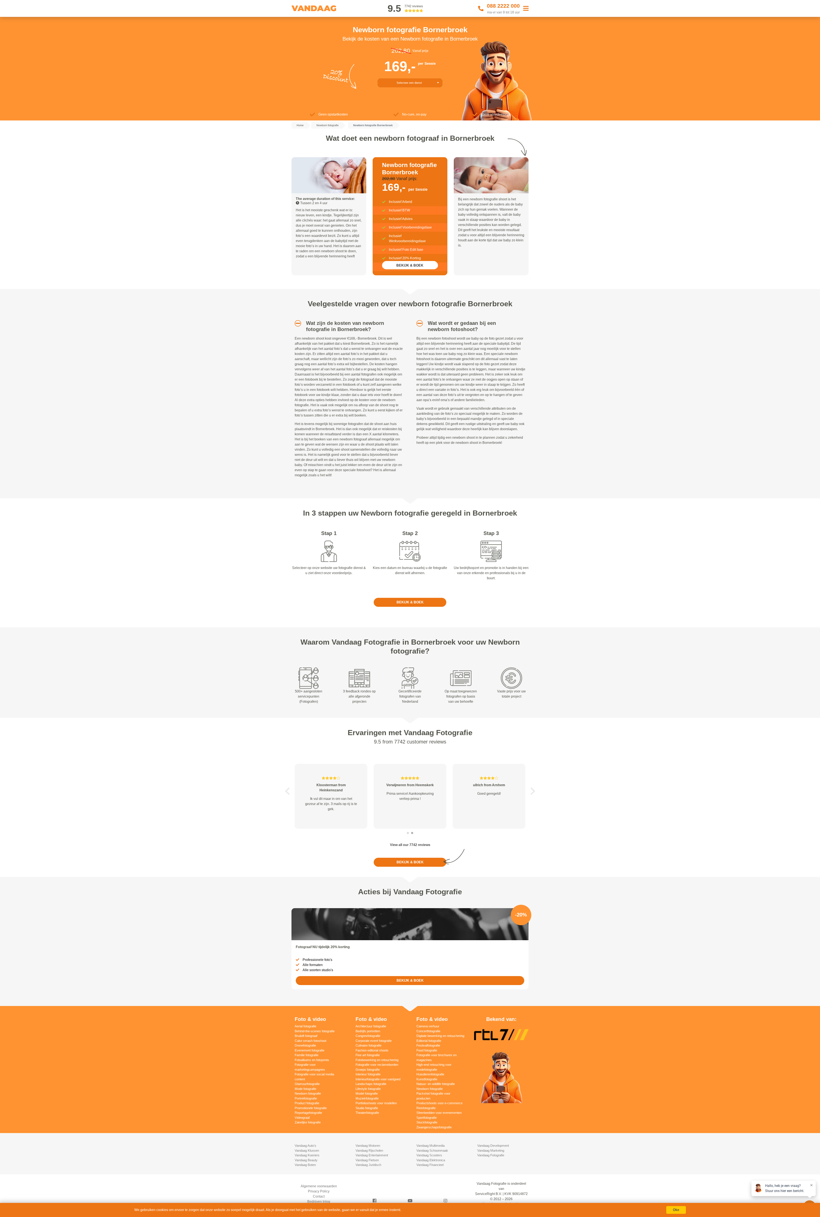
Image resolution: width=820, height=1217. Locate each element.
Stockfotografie (426, 1122)
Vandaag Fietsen (367, 1160)
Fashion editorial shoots (372, 1050)
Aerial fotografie (305, 1026)
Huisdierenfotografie (430, 1074)
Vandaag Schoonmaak (432, 1150)
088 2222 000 (503, 6)
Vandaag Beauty (306, 1160)
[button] (296, 323)
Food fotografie (426, 1050)
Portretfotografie (306, 1098)
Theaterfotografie (367, 1112)
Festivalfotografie (428, 1045)
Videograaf (302, 1117)
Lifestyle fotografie (368, 1089)
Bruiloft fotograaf (306, 1036)
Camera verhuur (427, 1026)
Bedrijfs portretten (368, 1031)
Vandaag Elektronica (430, 1160)
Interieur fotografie (368, 1074)
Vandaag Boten (305, 1165)
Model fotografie (367, 1093)
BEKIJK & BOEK (409, 265)
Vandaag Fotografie (490, 1155)
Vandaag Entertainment (372, 1155)
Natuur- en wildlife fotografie (435, 1084)
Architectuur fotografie (371, 1026)
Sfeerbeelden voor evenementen (439, 1112)
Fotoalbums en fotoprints (312, 1060)
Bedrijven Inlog (318, 1201)
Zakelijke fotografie (308, 1122)
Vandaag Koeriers (307, 1155)
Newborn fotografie (308, 1093)
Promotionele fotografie (311, 1108)
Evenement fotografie (309, 1050)
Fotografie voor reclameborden (377, 1064)
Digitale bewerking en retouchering (440, 1036)
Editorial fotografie (428, 1041)
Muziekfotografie (367, 1098)
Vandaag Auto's (305, 1145)
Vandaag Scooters (429, 1155)
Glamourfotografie (307, 1084)
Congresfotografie (368, 1036)
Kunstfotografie (426, 1079)
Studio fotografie (367, 1108)
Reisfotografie (426, 1108)
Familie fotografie (306, 1055)
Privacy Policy (318, 1191)
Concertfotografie (428, 1031)
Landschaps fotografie (371, 1084)
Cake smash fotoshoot (310, 1041)
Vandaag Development (493, 1145)
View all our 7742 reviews (410, 845)
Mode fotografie (305, 1089)
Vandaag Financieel (430, 1165)
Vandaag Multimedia (430, 1145)
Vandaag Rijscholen (369, 1150)
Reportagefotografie (308, 1112)
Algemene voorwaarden (319, 1186)
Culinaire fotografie (368, 1045)
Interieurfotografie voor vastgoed (378, 1079)
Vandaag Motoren (368, 1145)
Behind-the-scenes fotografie (315, 1031)
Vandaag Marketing (490, 1150)
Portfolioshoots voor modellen (376, 1103)
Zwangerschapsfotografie (434, 1127)
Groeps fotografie (368, 1069)
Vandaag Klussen (307, 1150)
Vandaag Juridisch (368, 1165)
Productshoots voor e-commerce (439, 1103)
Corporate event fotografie (374, 1041)
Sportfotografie (426, 1117)
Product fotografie (307, 1103)
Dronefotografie (305, 1045)
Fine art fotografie (368, 1055)
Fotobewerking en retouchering (377, 1060)
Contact (319, 1196)
